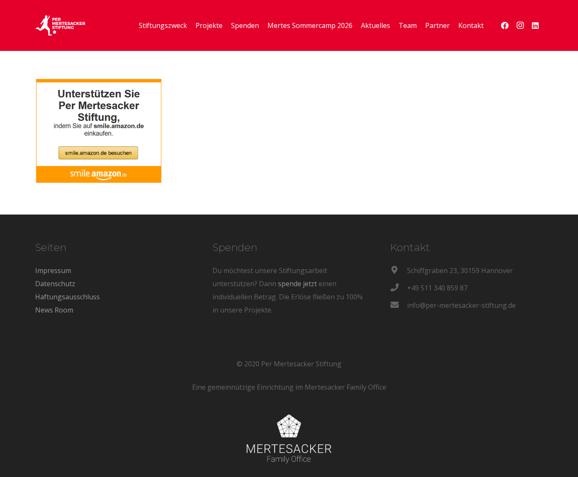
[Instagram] (520, 25)
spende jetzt (297, 283)
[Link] (60, 25)
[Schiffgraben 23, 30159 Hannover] (398, 270)
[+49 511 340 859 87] (398, 288)
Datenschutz (55, 283)
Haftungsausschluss (67, 296)
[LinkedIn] (535, 25)
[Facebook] (504, 25)
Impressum (53, 270)
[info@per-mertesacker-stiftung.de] (398, 305)
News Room (54, 310)
